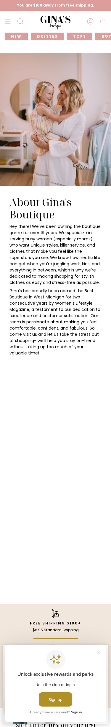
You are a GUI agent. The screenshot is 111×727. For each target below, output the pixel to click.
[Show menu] (8, 21)
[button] (20, 21)
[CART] (102, 21)
